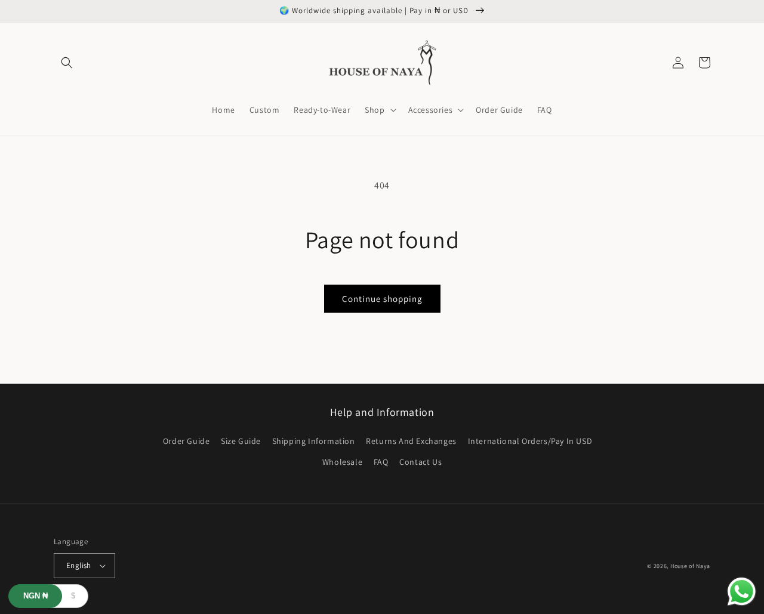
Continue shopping (382, 298)
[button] (67, 63)
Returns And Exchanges (411, 441)
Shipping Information (313, 441)
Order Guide (186, 441)
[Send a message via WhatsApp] (741, 591)
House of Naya (690, 566)
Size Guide (241, 441)
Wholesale (342, 461)
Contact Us (420, 461)
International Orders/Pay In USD (530, 441)
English (78, 565)
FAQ (381, 461)
